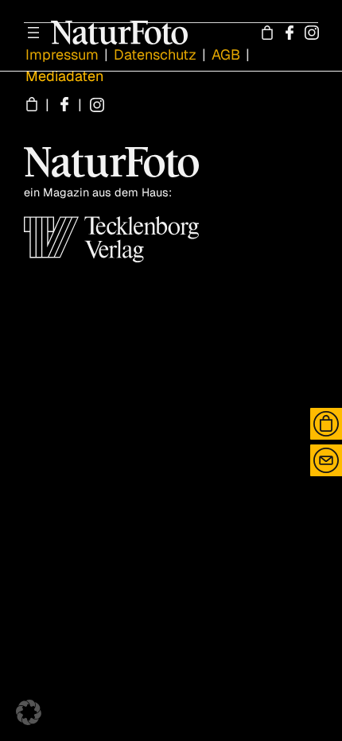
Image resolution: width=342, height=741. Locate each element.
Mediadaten (64, 76)
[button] (28, 712)
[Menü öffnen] (33, 32)
